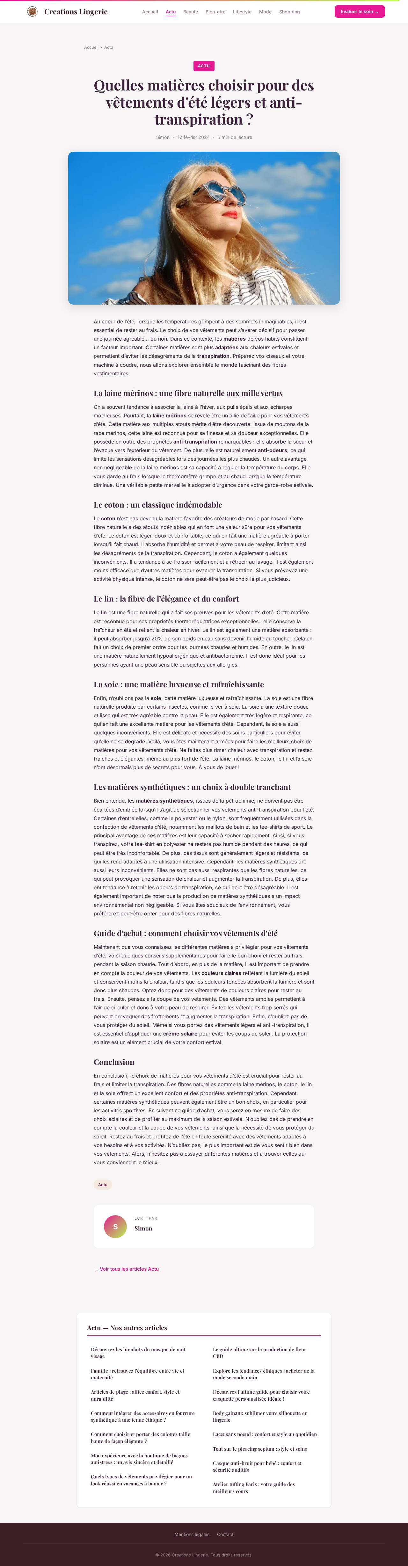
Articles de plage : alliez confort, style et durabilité (135, 1395)
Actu (171, 11)
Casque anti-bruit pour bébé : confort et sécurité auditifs (257, 1466)
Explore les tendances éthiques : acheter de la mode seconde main (264, 1374)
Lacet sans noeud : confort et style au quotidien (265, 1434)
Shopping (289, 11)
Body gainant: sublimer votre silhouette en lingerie (260, 1416)
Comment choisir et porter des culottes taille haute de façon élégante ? (140, 1437)
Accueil (150, 11)
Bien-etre (215, 11)
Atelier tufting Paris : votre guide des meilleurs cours (254, 1487)
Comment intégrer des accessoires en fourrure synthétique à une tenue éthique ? (143, 1416)
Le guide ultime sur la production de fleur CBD (259, 1352)
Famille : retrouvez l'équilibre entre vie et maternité (137, 1374)
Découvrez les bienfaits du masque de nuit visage (138, 1352)
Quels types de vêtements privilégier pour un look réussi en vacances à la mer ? (141, 1479)
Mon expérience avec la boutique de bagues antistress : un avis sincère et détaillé (139, 1458)
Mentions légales (191, 1534)
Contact (225, 1534)
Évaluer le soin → (360, 11)
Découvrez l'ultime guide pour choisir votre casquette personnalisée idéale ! (261, 1395)
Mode (265, 11)
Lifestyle (242, 11)
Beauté (190, 11)
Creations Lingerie (76, 11)
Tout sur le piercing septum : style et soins (260, 1449)
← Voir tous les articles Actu (126, 1269)
